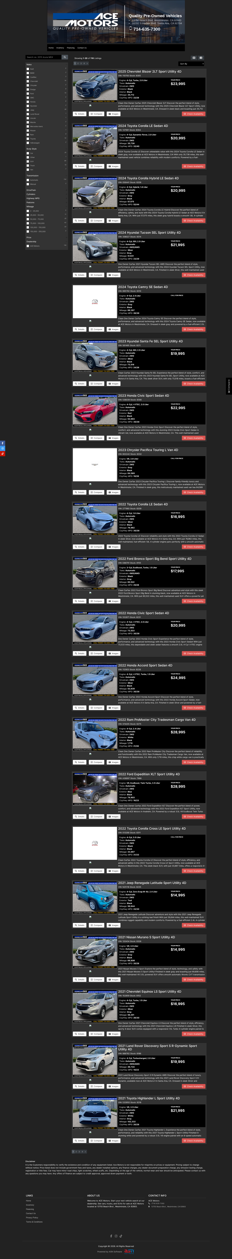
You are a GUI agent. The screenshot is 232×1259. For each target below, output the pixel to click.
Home (51, 48)
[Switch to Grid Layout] (194, 58)
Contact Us (82, 48)
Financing (71, 48)
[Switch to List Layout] (201, 58)
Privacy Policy (32, 1217)
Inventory (60, 48)
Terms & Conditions (34, 1222)
